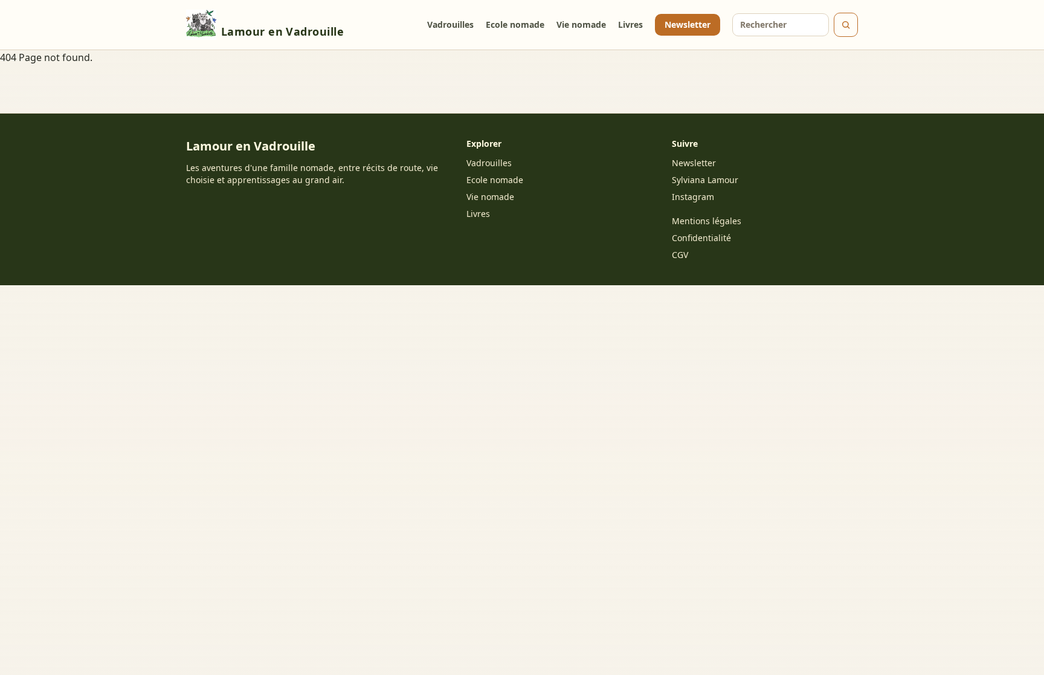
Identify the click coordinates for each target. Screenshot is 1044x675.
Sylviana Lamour (705, 180)
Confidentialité (701, 238)
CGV (680, 254)
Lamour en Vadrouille (282, 31)
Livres (630, 24)
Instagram (693, 196)
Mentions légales (706, 221)
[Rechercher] (846, 25)
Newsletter (687, 24)
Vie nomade (581, 24)
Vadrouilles (450, 24)
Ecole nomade (515, 24)
